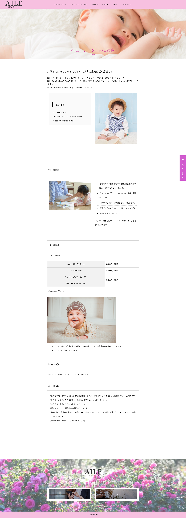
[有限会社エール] (13, 4)
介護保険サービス (60, 4)
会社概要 (105, 4)
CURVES (95, 4)
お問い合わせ (127, 4)
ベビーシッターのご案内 (79, 4)
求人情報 (115, 4)
